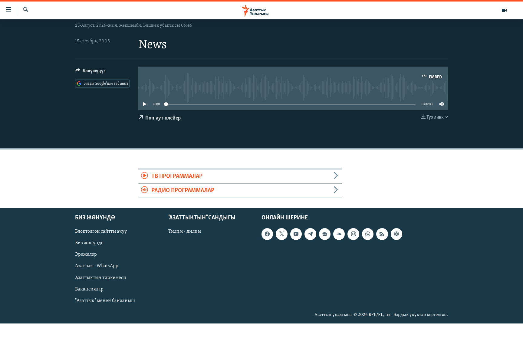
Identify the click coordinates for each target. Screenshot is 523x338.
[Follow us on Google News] (325, 234)
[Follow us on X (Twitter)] (281, 234)
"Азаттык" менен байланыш (105, 300)
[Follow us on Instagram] (353, 234)
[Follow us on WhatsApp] (367, 234)
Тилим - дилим (184, 231)
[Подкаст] (396, 234)
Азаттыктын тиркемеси (100, 277)
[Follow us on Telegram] (310, 234)
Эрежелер (86, 254)
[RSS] (382, 234)
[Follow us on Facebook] (267, 234)
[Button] (90, 72)
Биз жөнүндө (89, 243)
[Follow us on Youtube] (296, 234)
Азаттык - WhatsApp (96, 266)
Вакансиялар (89, 289)
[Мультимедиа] (504, 10)
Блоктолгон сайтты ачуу (101, 231)
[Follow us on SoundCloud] (339, 234)
